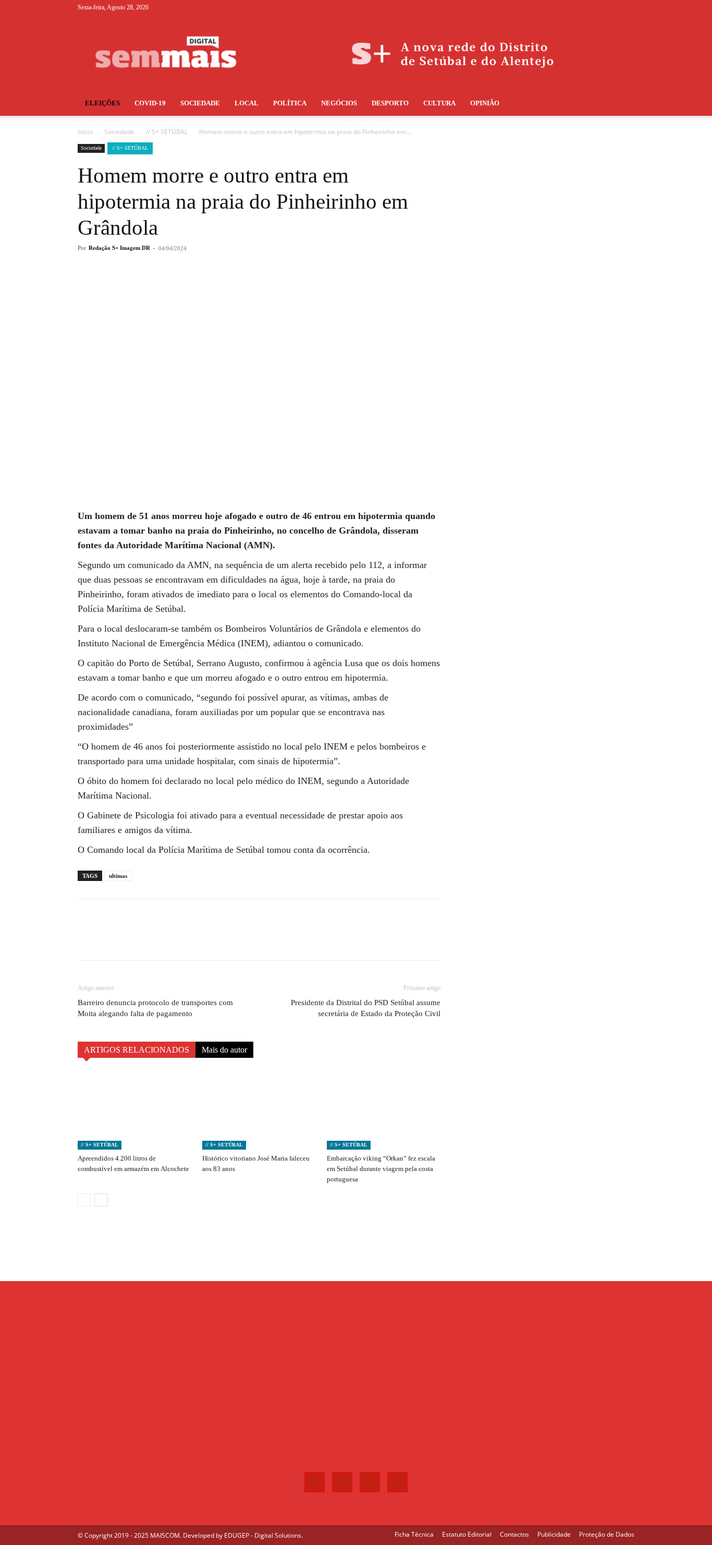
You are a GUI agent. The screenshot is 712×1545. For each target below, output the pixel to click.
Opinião (484, 103)
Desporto (390, 103)
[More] (250, 290)
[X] (609, 7)
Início (85, 131)
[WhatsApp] (225, 290)
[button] (621, 104)
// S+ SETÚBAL (167, 131)
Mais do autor (224, 1049)
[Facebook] (575, 7)
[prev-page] (84, 1199)
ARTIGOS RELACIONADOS (136, 1049)
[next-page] (100, 1199)
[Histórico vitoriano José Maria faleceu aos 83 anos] (259, 1110)
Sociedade (200, 103)
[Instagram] (592, 7)
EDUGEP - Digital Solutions (262, 1535)
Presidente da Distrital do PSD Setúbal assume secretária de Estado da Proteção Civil (365, 1008)
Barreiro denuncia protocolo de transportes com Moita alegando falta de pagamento (155, 1008)
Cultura (439, 103)
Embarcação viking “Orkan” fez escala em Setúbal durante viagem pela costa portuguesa (381, 1168)
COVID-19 (150, 103)
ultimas (118, 876)
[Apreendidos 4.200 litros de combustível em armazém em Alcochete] (134, 1110)
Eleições (102, 103)
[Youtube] (626, 7)
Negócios (339, 103)
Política (289, 103)
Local (247, 103)
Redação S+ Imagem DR (119, 248)
